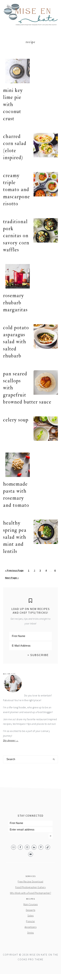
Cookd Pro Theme (30, 959)
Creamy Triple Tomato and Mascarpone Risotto (16, 189)
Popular (30, 921)
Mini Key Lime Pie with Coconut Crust (13, 104)
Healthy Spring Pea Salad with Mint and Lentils (15, 537)
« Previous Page (14, 571)
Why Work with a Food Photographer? (30, 893)
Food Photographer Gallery (30, 887)
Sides (30, 915)
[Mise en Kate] (30, 24)
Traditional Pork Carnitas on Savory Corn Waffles (16, 235)
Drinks (30, 932)
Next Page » (12, 578)
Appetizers (30, 927)
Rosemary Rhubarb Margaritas (15, 302)
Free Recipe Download (30, 881)
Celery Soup (15, 420)
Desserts (30, 910)
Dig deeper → (11, 740)
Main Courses (30, 904)
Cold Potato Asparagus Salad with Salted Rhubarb (16, 342)
